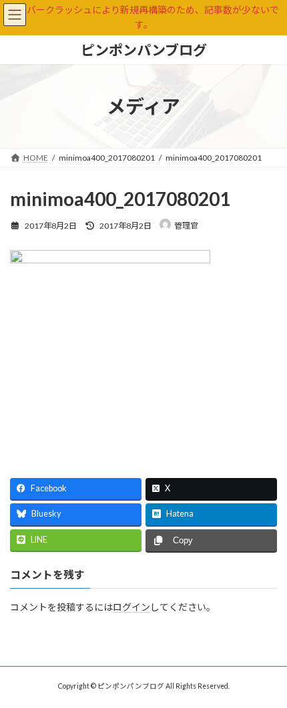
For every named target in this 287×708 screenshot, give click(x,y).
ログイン (131, 606)
